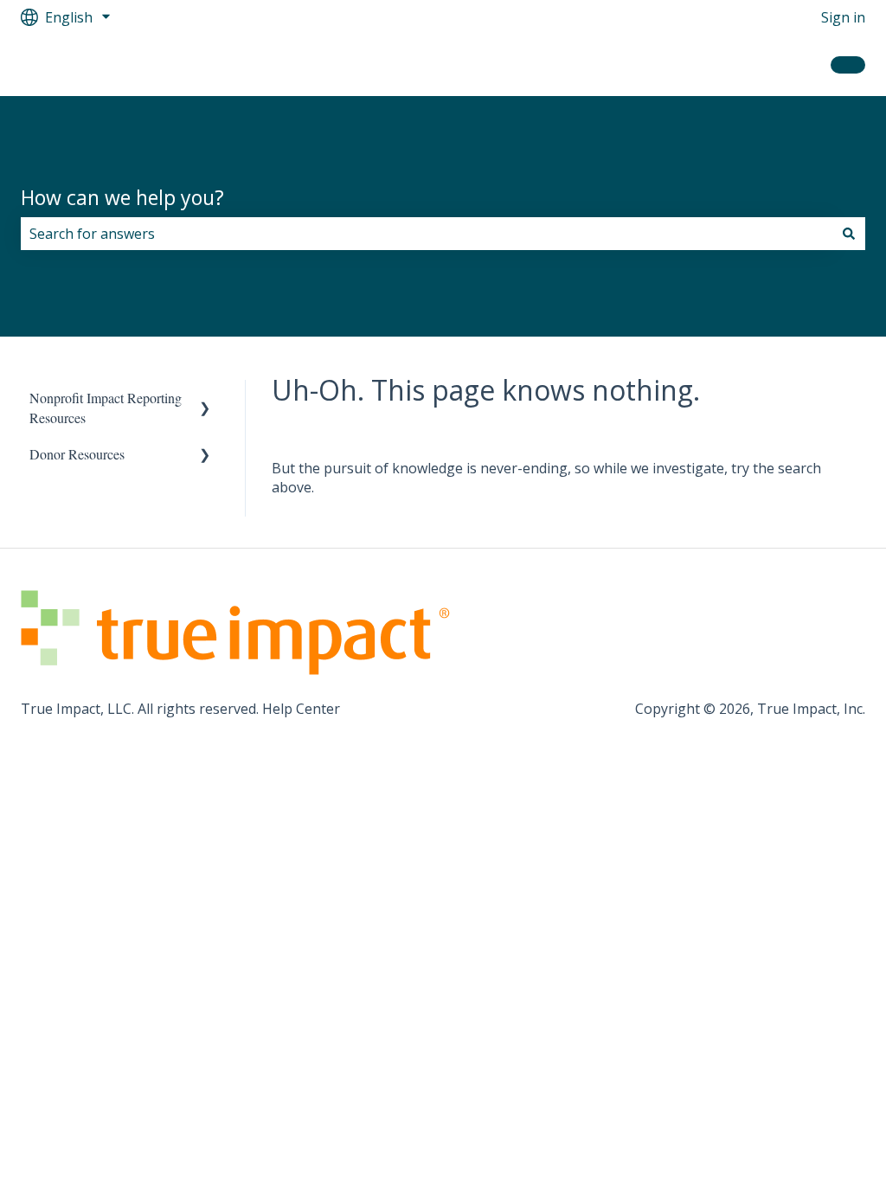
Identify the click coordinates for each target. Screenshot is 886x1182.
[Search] (848, 233)
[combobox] (426, 233)
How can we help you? (122, 197)
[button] (205, 399)
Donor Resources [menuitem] (77, 454)
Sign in (843, 17)
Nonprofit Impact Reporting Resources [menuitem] (105, 407)
